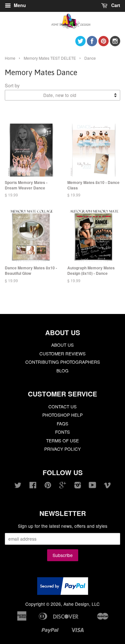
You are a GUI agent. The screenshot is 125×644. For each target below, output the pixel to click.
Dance (90, 58)
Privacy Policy (62, 449)
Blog (62, 370)
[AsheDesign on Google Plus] (62, 486)
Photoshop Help (62, 415)
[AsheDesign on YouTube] (92, 486)
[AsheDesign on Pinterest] (103, 44)
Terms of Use (62, 440)
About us (62, 345)
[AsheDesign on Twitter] (80, 44)
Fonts (62, 432)
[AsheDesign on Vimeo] (107, 486)
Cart (115, 5)
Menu (19, 5)
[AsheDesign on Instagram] (115, 44)
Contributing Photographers (62, 362)
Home (10, 58)
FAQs (62, 423)
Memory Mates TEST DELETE (50, 58)
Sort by (12, 85)
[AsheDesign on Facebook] (92, 44)
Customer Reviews (62, 353)
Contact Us (62, 406)
